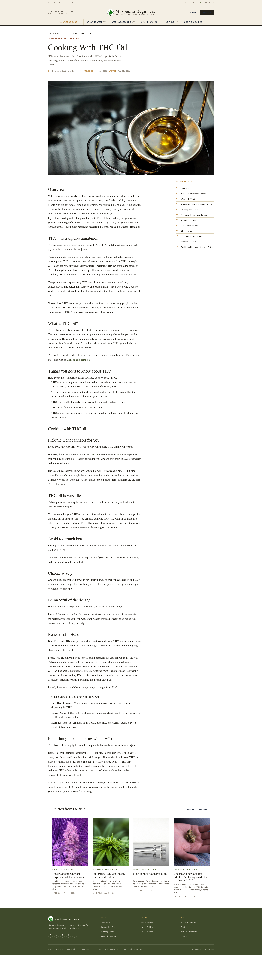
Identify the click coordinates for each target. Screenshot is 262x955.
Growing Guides (194, 22)
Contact (184, 927)
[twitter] (74, 935)
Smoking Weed (150, 22)
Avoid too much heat (190, 225)
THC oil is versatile (189, 220)
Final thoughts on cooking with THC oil (197, 247)
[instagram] (56, 935)
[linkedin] (62, 935)
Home (50, 33)
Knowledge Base (69, 22)
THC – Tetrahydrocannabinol (193, 193)
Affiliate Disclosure (189, 931)
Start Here (207, 12)
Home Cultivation (148, 927)
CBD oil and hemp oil (78, 359)
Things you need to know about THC (197, 204)
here (118, 454)
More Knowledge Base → (198, 810)
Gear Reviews (147, 931)
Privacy (184, 936)
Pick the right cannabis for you (194, 215)
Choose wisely (187, 231)
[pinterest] (68, 935)
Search (193, 12)
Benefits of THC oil (189, 241)
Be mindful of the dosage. (192, 236)
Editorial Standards (189, 922)
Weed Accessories (123, 22)
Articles (172, 22)
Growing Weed (96, 22)
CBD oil (94, 454)
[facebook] (50, 935)
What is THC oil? (188, 199)
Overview (185, 188)
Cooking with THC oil (190, 209)
